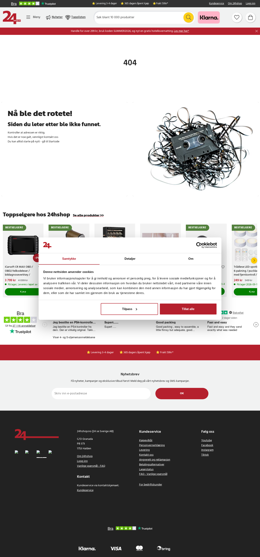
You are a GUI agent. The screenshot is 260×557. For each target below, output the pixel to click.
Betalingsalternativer (151, 464)
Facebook (207, 445)
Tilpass (127, 309)
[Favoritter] (237, 17)
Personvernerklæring (152, 445)
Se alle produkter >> (88, 215)
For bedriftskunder (150, 484)
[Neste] (254, 261)
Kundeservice (216, 4)
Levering (144, 450)
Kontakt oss (146, 455)
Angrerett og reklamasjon (154, 459)
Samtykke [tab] (69, 258)
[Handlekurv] (250, 17)
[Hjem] (12, 17)
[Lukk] (256, 31)
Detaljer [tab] (130, 258)
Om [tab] (190, 258)
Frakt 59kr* (162, 4)
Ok (182, 393)
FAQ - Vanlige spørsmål (153, 474)
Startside (54, 141)
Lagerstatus (146, 469)
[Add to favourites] (222, 267)
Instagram (207, 450)
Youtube (206, 440)
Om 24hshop (235, 4)
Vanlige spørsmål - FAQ (91, 466)
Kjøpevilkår (146, 440)
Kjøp (23, 292)
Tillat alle (188, 309)
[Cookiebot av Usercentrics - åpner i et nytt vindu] (199, 245)
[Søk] (188, 17)
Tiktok (205, 455)
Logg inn (250, 4)
